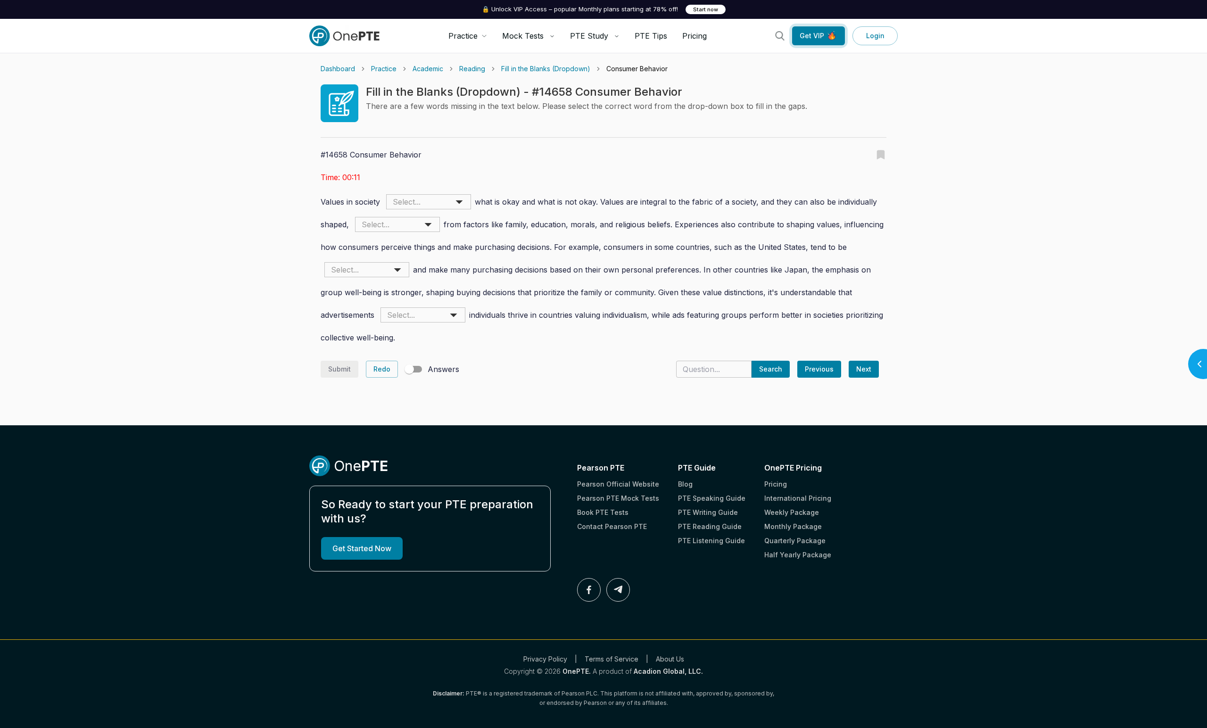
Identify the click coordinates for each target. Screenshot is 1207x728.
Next (863, 369)
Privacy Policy (545, 659)
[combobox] (428, 201)
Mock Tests (523, 36)
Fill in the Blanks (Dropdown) (545, 69)
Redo (381, 369)
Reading (472, 69)
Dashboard (338, 69)
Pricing (694, 36)
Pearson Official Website (618, 484)
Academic (428, 69)
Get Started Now (361, 548)
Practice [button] (463, 36)
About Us (670, 659)
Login (875, 36)
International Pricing (797, 498)
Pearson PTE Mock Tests (618, 498)
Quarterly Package (795, 541)
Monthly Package (793, 526)
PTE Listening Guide (711, 541)
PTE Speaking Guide (711, 498)
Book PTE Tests (602, 512)
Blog (685, 484)
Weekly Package (791, 512)
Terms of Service (611, 659)
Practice (384, 69)
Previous (819, 369)
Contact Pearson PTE (612, 526)
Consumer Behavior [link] (637, 69)
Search (770, 369)
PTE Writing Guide (708, 512)
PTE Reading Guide (710, 526)
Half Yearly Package (797, 555)
